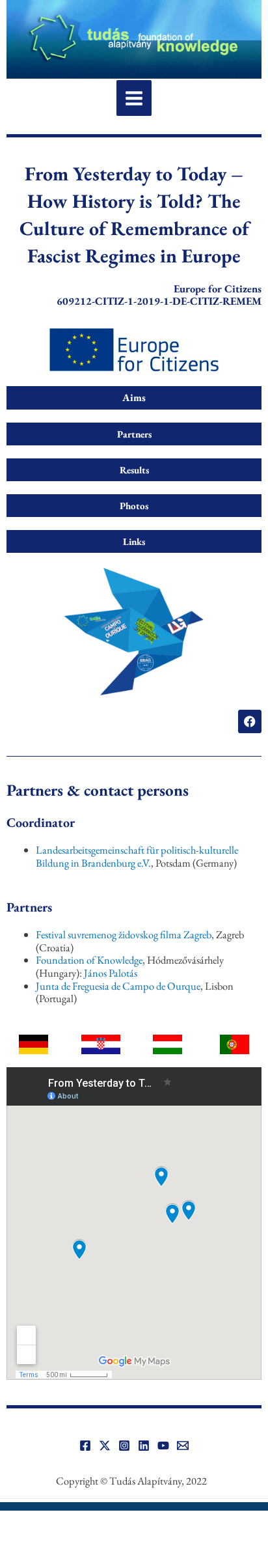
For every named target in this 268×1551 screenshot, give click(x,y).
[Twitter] (105, 1445)
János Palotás (110, 973)
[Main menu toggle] (134, 98)
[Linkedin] (144, 1445)
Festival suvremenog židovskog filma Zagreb (123, 934)
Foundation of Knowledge (89, 960)
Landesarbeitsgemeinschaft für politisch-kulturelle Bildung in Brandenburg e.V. (137, 856)
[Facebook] (85, 1445)
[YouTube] (163, 1445)
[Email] (183, 1445)
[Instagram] (124, 1445)
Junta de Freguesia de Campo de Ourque (118, 986)
